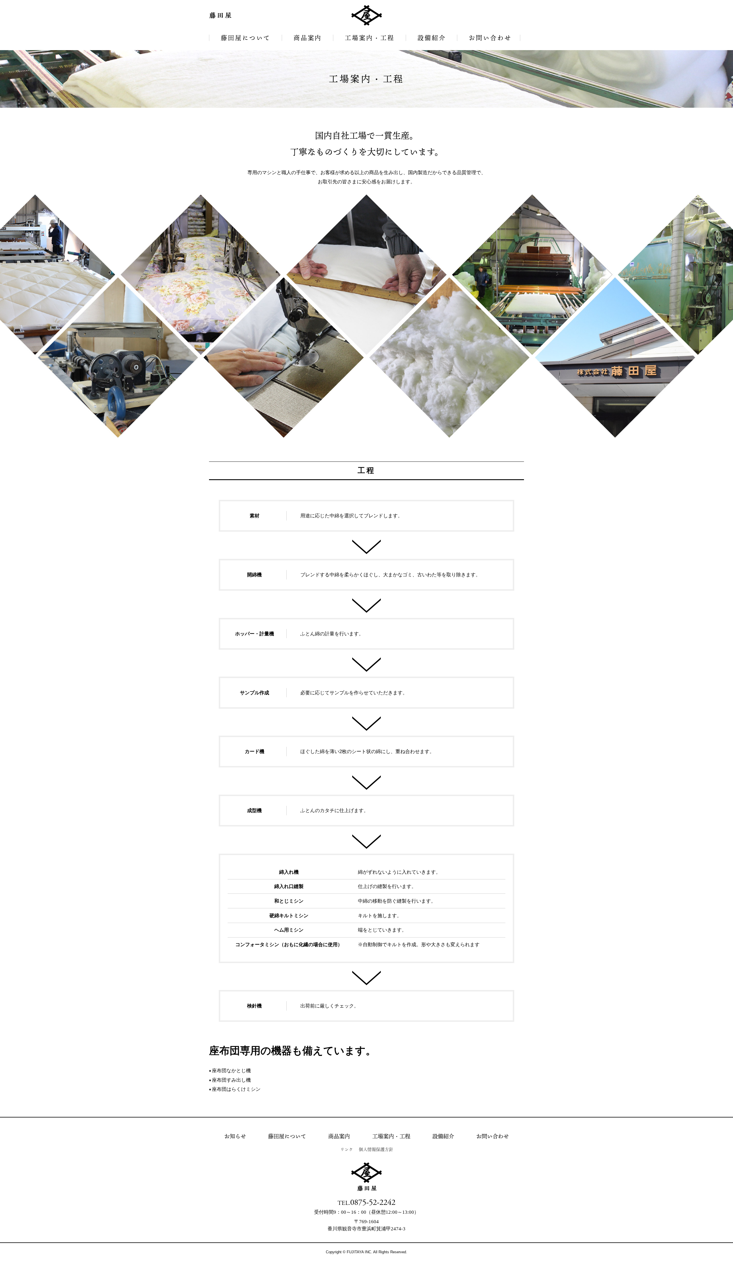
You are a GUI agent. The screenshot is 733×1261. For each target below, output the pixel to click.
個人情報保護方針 (376, 1149)
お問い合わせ (490, 38)
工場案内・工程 (370, 38)
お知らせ (235, 1136)
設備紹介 (431, 38)
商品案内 (307, 38)
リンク (346, 1149)
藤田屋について (246, 38)
